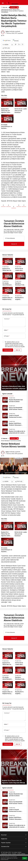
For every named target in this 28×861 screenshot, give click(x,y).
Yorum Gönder (8, 350)
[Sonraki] (26, 372)
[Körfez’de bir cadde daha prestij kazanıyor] (21, 106)
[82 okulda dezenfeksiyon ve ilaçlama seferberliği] (7, 121)
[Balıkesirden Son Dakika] (13, 3)
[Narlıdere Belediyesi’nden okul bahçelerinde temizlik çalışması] (20, 279)
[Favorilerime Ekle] (12, 44)
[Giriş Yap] (5, 7)
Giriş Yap (18, 350)
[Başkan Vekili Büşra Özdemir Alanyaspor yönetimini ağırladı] (14, 423)
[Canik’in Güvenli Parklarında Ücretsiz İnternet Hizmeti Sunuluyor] (14, 415)
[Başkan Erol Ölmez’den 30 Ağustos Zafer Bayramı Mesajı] (7, 106)
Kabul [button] (24, 858)
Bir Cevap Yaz (6, 309)
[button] (2, 7)
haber (7, 31)
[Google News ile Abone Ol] (6, 40)
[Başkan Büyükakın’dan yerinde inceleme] (14, 400)
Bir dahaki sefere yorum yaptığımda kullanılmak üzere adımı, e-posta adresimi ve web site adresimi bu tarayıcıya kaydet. (15, 344)
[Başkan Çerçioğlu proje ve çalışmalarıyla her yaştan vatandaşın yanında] (14, 431)
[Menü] (2, 3)
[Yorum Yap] (15, 44)
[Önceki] (2, 372)
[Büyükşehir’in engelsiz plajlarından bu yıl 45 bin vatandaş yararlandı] (20, 293)
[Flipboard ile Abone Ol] (16, 40)
